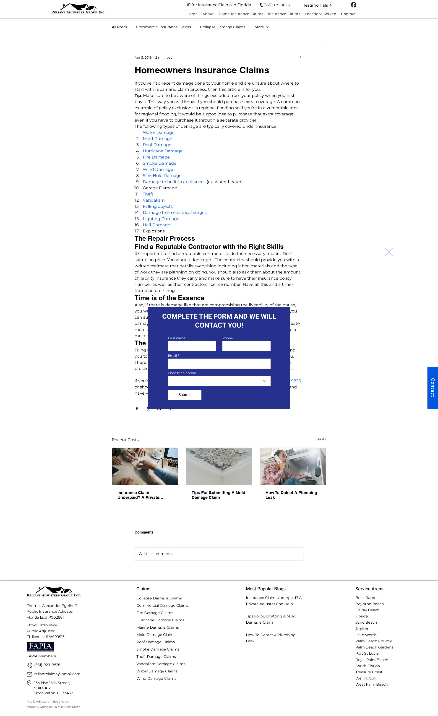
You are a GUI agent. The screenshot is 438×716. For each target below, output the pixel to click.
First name (176, 338)
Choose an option (182, 373)
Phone (227, 338)
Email (172, 355)
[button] (389, 252)
